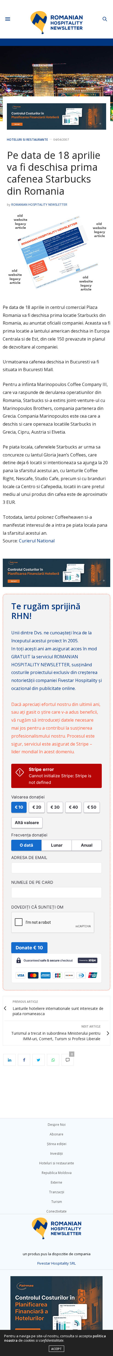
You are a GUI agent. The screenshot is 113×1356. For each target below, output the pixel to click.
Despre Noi (57, 1124)
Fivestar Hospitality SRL (56, 1263)
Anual (86, 845)
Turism (56, 1201)
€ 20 (36, 807)
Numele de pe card (32, 882)
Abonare (56, 1134)
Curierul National (37, 541)
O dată (26, 845)
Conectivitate (56, 1211)
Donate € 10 (29, 947)
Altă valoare (27, 822)
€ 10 (19, 807)
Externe (56, 1182)
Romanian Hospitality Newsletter (39, 204)
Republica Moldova (57, 1172)
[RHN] (56, 19)
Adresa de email (29, 857)
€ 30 (55, 807)
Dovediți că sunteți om (37, 907)
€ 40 (73, 807)
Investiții (56, 1153)
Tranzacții (56, 1192)
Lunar (57, 845)
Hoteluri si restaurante (27, 139)
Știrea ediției (56, 1144)
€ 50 (91, 807)
